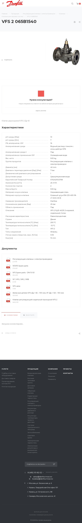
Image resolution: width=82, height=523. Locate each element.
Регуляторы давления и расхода (32, 411)
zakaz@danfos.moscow (42, 477)
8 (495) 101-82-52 (35, 473)
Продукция (33, 369)
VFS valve (16, 286)
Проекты (67, 369)
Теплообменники (34, 432)
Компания (53, 369)
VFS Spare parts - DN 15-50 (23, 273)
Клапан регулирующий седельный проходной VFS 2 (35, 300)
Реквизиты (52, 379)
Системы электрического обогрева (34, 427)
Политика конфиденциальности (41, 515)
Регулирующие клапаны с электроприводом (34, 403)
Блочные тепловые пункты (31, 381)
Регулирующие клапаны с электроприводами (32, 259)
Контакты (68, 373)
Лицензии (51, 376)
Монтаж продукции (9, 386)
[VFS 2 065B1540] (66, 52)
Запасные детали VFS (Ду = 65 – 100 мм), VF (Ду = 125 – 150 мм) (38, 293)
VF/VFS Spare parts (20, 266)
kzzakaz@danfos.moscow (42, 479)
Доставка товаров (8, 378)
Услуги (5, 369)
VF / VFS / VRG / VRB (21, 279)
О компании (52, 373)
